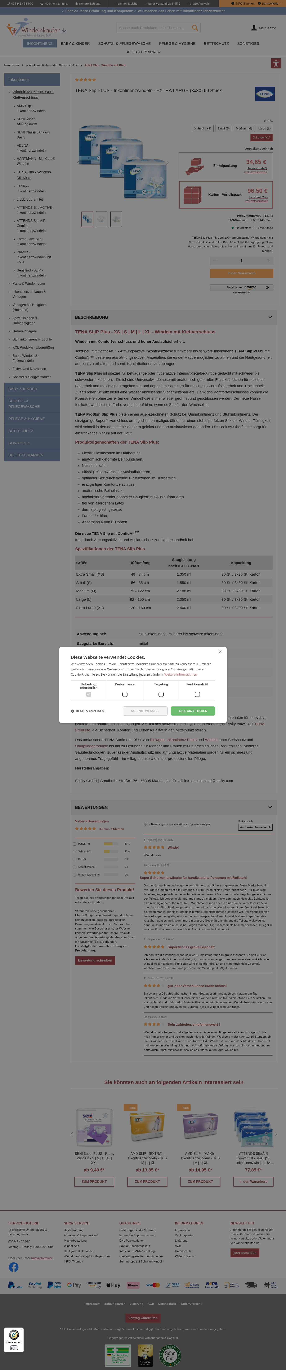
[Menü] (21, 1330)
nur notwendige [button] (145, 711)
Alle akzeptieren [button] (193, 711)
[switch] (14, 1347)
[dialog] (143, 685)
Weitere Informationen (180, 674)
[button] (87, 711)
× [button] (220, 651)
